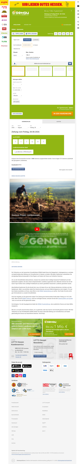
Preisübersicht (15, 402)
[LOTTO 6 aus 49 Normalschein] (4, 7)
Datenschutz (15, 410)
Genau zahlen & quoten (18, 176)
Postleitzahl (27, 39)
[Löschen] (15, 63)
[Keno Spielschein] (4, 20)
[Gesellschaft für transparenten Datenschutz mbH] (23, 384)
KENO (43, 414)
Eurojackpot (45, 406)
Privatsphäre (15, 418)
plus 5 (43, 431)
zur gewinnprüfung (18, 169)
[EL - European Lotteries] (28, 390)
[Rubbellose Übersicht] (4, 16)
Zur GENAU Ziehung (17, 266)
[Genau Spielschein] (4, 33)
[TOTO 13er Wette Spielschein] (4, 42)
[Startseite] (4, 2)
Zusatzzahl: (17, 165)
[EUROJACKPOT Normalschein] (4, 12)
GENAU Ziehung (26, 298)
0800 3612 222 (19, 348)
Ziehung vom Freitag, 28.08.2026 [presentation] (25, 132)
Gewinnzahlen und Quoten (65, 298)
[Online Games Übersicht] (4, 29)
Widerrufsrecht (15, 406)
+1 (56, 34)
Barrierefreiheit (15, 414)
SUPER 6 (44, 427)
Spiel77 (44, 422)
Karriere (13, 443)
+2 (59, 34)
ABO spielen (16, 101)
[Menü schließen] (78, 2)
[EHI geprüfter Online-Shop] (14, 385)
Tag (31, 125)
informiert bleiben (40, 356)
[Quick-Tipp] (70, 63)
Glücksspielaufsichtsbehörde (65, 460)
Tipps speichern (17, 113)
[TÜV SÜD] (16, 390)
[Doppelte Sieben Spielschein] (4, 37)
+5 (71, 34)
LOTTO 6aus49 (46, 402)
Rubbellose (45, 410)
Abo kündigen (15, 427)
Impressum (14, 422)
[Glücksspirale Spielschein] (4, 24)
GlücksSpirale (45, 418)
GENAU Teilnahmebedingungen (32, 58)
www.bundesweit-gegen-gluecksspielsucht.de (21, 454)
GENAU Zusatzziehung (44, 304)
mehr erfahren (46, 394)
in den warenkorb (62, 114)
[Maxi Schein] (4, 46)
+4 (67, 34)
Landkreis (35, 39)
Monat (19, 125)
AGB (13, 435)
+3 (63, 34)
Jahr (12, 125)
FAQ (13, 439)
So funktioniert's (67, 24)
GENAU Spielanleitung (45, 291)
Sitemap (14, 431)
